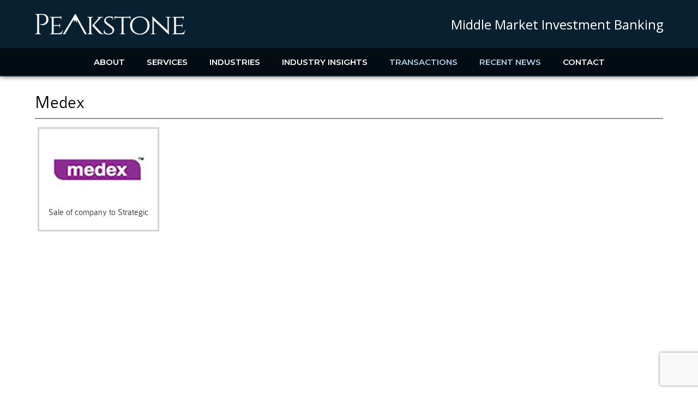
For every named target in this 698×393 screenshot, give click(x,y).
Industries (234, 62)
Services (167, 62)
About (109, 62)
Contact (584, 62)
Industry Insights (325, 62)
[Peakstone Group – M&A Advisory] (110, 32)
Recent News (510, 62)
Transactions (423, 62)
